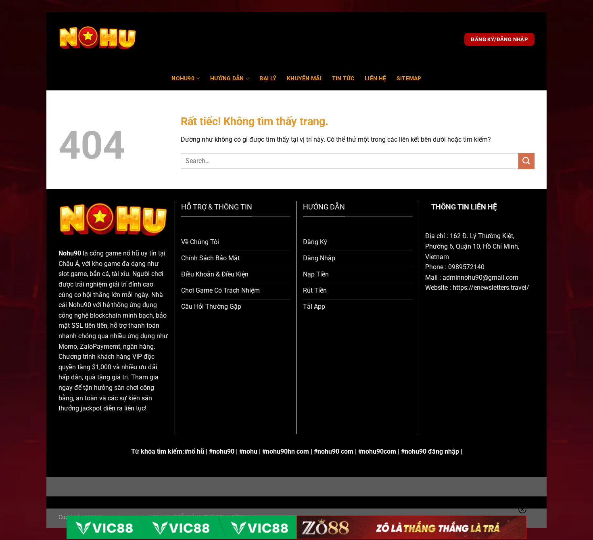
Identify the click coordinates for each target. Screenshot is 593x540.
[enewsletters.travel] (97, 39)
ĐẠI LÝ (268, 78)
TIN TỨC (343, 78)
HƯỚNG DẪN (227, 78)
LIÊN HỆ (375, 78)
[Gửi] (526, 161)
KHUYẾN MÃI (304, 78)
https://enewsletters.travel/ (491, 287)
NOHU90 (182, 78)
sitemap (409, 78)
